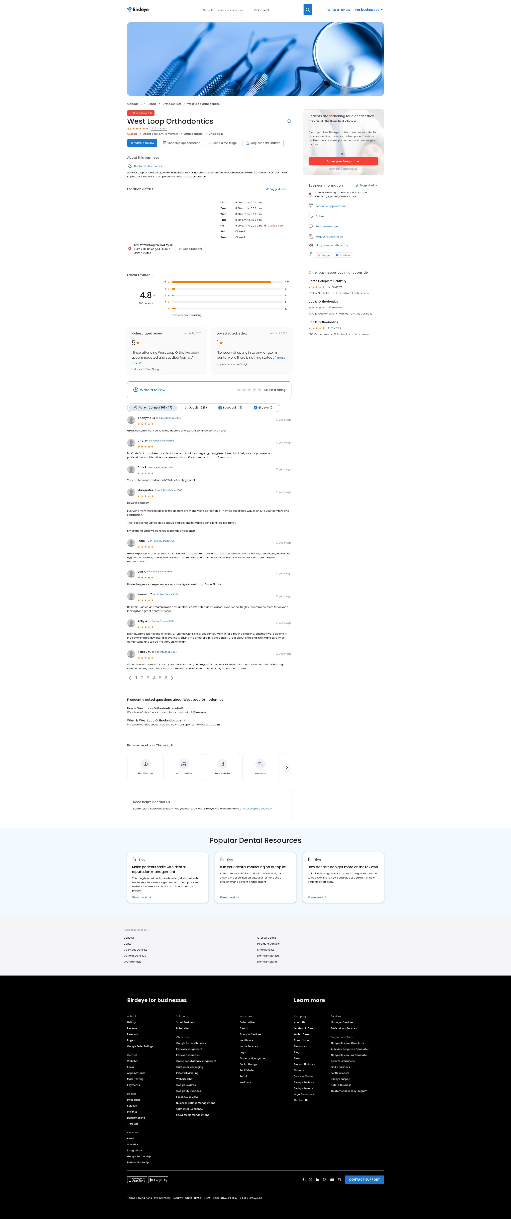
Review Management (189, 1049)
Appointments (136, 1073)
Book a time (301, 1040)
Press (297, 1058)
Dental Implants (267, 962)
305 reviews (159, 128)
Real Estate (247, 1070)
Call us (320, 216)
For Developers (340, 1073)
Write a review (338, 9)
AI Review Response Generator (349, 1049)
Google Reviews (186, 1085)
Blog (296, 1052)
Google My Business (188, 1091)
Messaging (134, 1099)
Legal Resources (304, 1094)
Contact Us (301, 1100)
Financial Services (250, 1034)
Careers (299, 1070)
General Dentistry (135, 956)
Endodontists (265, 950)
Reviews (132, 1028)
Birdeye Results (303, 1088)
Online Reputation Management (196, 1061)
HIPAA (197, 1198)
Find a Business (340, 1067)
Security (178, 1198)
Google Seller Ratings (140, 1046)
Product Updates (304, 1064)
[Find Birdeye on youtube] (332, 1179)
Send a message (225, 143)
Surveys (132, 1105)
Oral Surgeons (266, 938)
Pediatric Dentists (268, 944)
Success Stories (303, 1076)
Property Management (254, 1058)
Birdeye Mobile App (138, 1162)
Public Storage (248, 1064)
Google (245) (198, 408)
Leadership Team (304, 1028)
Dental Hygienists (268, 956)
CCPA (206, 1198)
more (136, 362)
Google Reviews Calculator (347, 1043)
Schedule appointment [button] (331, 206)
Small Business (185, 1022)
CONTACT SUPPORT (364, 1179)
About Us (299, 1022)
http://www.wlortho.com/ (332, 245)
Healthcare (246, 1040)
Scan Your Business (343, 1061)
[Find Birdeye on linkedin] (317, 1179)
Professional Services (344, 1028)
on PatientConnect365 (168, 418)
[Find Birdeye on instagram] (324, 1179)
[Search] (308, 9)
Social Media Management (192, 1115)
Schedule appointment (183, 143)
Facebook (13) (232, 408)
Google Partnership (139, 1156)
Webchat (133, 1061)
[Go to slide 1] (342, 154)
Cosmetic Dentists (135, 950)
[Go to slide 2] (344, 153)
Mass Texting (135, 1079)
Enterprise (182, 1028)
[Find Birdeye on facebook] (303, 1179)
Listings (132, 1022)
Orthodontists (171, 104)
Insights (132, 1111)
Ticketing (133, 1123)
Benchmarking (136, 1117)
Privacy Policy (162, 1198)
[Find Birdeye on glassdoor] (339, 1179)
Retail (243, 1076)
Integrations (135, 1150)
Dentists (129, 938)
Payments (133, 1085)
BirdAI (130, 1138)
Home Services (249, 1046)
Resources (300, 1046)
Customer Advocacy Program (349, 1091)
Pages (131, 1040)
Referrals (132, 1034)
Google (325, 255)
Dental (152, 104)
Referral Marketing (187, 1073)
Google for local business (191, 1043)
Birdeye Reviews (304, 1082)
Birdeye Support (341, 1079)
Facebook (345, 255)
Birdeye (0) (265, 408)
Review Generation (188, 1055)
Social (130, 1067)
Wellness (245, 1082)
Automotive (247, 1022)
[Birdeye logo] (138, 10)
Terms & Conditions (139, 1198)
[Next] (286, 767)
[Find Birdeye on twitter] (310, 1179)
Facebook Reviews (187, 1097)
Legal (243, 1052)
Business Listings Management (195, 1103)
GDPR (188, 1198)
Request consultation (265, 143)
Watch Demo (302, 1034)
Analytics (133, 1144)
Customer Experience (189, 1109)
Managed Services (342, 1022)
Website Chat (185, 1079)
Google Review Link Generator (349, 1055)
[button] (172, 678)
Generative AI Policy (225, 1198)
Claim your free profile (342, 161)
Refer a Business (341, 1085)
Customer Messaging (189, 1067)
